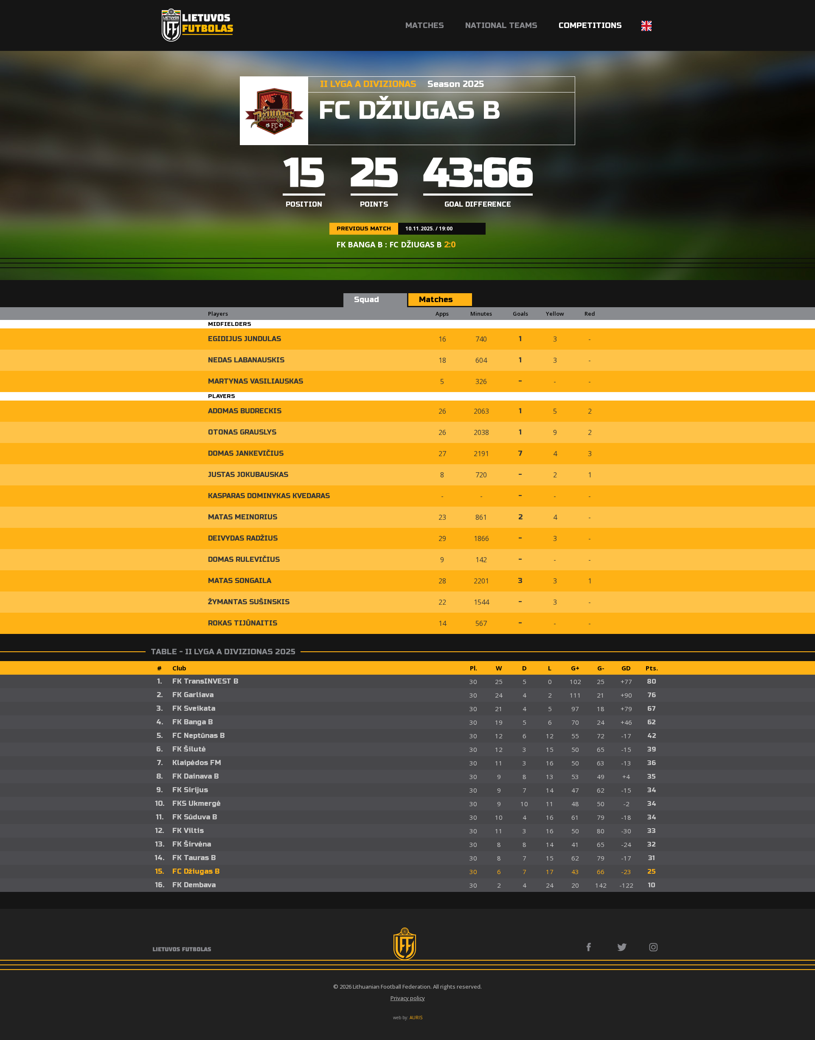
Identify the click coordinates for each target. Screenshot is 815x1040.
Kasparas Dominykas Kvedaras (269, 496)
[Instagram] (654, 947)
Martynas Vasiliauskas (255, 381)
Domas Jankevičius (246, 453)
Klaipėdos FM (196, 763)
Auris (416, 1017)
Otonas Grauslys (242, 432)
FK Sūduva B (194, 817)
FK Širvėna (191, 844)
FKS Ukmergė (196, 803)
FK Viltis (188, 831)
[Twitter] (622, 947)
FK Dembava (194, 885)
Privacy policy (408, 998)
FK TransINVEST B (205, 681)
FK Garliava (193, 695)
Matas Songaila (239, 581)
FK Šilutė (189, 749)
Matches (424, 25)
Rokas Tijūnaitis (242, 623)
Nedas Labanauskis (246, 360)
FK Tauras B (194, 858)
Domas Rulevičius (244, 559)
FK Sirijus (190, 790)
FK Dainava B (195, 776)
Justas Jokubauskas (248, 475)
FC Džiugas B (195, 871)
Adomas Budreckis (244, 411)
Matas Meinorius (242, 517)
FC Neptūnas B (198, 736)
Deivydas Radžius (243, 538)
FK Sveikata (193, 708)
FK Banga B (192, 722)
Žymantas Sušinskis (248, 602)
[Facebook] (591, 947)
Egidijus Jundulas (244, 339)
